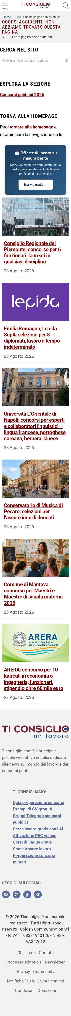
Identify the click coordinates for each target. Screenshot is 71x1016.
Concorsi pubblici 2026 (22, 94)
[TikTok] (27, 894)
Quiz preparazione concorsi (38, 802)
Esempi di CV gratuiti (32, 809)
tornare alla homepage (31, 126)
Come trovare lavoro (32, 849)
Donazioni (47, 990)
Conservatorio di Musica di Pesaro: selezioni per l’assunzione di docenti (33, 511)
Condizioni (25, 990)
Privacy (23, 971)
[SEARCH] (66, 5)
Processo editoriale (24, 962)
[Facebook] (6, 894)
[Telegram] (38, 894)
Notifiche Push (20, 981)
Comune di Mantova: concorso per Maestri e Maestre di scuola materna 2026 (33, 594)
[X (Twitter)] (17, 894)
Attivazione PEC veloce (34, 835)
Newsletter (55, 962)
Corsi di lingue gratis (33, 842)
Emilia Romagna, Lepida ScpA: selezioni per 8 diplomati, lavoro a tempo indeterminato (32, 338)
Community (43, 971)
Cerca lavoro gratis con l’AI (38, 829)
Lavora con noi (50, 981)
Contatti (46, 952)
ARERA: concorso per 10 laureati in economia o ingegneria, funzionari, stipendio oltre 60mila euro (33, 679)
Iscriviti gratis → (35, 184)
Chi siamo (26, 952)
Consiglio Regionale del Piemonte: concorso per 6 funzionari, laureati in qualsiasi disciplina (32, 252)
